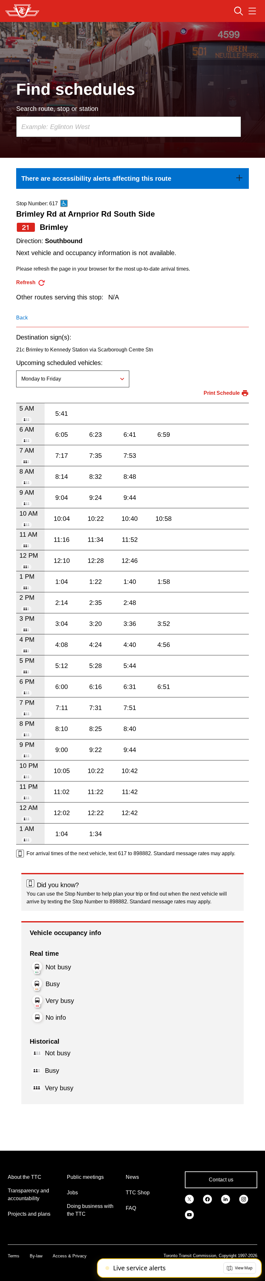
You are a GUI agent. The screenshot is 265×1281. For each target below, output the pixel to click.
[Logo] (22, 11)
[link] (132, 178)
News (132, 1177)
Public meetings (85, 1177)
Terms (13, 1256)
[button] (239, 1268)
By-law (36, 1256)
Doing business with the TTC (90, 1210)
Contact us (221, 1179)
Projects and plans (29, 1214)
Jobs (72, 1192)
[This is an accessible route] (64, 203)
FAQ (131, 1208)
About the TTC (24, 1177)
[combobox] (128, 126)
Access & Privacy (70, 1256)
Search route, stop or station (57, 108)
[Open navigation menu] (252, 11)
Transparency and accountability (28, 1194)
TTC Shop (138, 1192)
